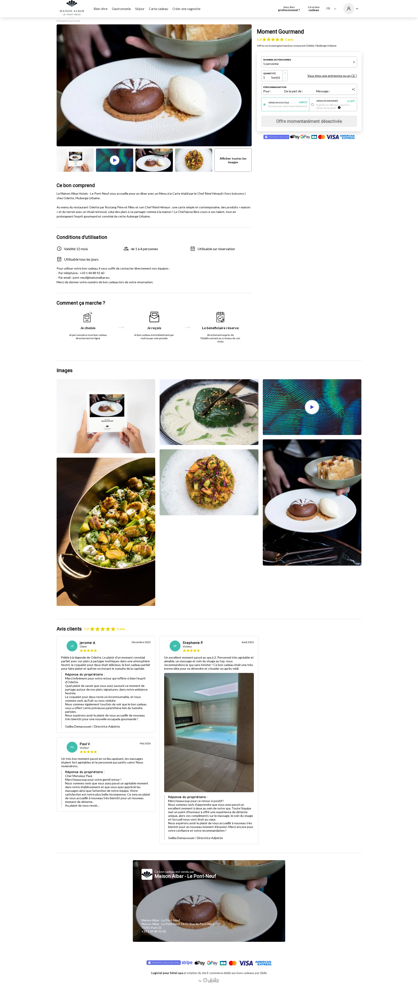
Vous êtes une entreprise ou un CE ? (332, 76)
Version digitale (287, 102)
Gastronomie (121, 9)
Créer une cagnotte (186, 9)
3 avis (289, 39)
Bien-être (101, 9)
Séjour (140, 9)
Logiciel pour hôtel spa (167, 973)
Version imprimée (335, 101)
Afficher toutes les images (233, 160)
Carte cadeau (158, 9)
